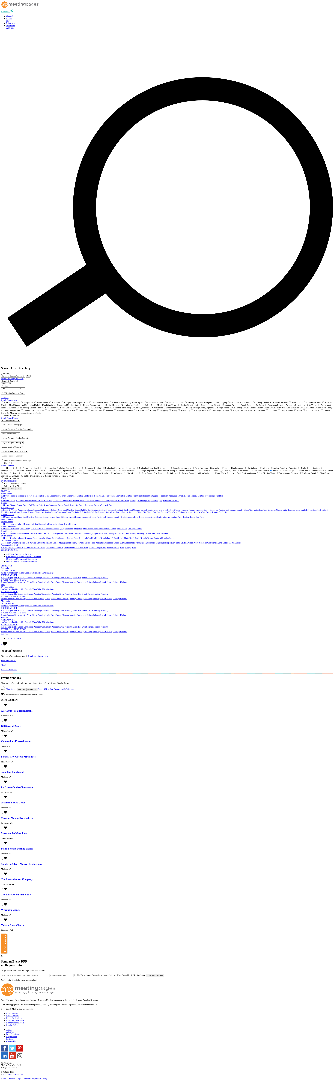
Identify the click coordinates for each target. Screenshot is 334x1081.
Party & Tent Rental (115, 538)
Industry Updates (120, 582)
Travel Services (161, 533)
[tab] (167, 11)
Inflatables (69, 529)
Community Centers (58, 496)
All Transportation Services (12, 547)
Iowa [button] (3, 584)
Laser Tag (70, 512)
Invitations (108, 543)
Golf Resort (33, 505)
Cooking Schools (140, 510)
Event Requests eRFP (15, 1020)
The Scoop (18, 577)
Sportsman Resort (92, 505)
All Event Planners (9, 533)
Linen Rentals (101, 538)
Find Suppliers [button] (7, 519)
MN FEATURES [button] (8, 603)
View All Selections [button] (9, 669)
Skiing (139, 512)
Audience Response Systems (28, 538)
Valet (134, 547)
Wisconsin (10, 25)
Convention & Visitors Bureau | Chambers (23, 557)
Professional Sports (103, 512)
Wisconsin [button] (5, 617)
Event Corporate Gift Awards (24, 543)
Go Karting (220, 510)
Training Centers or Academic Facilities (206, 496)
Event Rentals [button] (7, 536)
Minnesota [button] (5, 601)
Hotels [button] (3, 498)
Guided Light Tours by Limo (288, 510)
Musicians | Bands (108, 529)
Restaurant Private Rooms (179, 496)
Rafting (125, 512)
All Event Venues (8, 496)
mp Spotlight (6, 573)
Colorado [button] (5, 568)
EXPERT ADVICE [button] (9, 575)
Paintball (90, 512)
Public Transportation (97, 547)
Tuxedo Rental (153, 538)
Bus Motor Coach (37, 547)
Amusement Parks (25, 510)
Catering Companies (39, 524)
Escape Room (209, 510)
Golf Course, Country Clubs (237, 510)
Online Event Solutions (123, 543)
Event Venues (12, 1013)
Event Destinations (14, 1018)
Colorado (10, 16)
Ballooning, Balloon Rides (51, 510)
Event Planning (65, 577)
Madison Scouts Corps (13, 802)
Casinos (95, 510)
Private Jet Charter (80, 547)
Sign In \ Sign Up (13, 638)
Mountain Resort (56, 505)
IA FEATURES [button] (7, 587)
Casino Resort (22, 505)
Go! (28, 376)
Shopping (133, 512)
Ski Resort (80, 505)
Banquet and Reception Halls (37, 496)
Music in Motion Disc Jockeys (17, 818)
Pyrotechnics (150, 543)
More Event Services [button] (9, 540)
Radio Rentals (141, 538)
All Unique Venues (9, 517)
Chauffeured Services (54, 547)
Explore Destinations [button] (9, 550)
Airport (27, 547)
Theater (159, 517)
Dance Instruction (166, 510)
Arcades (36, 510)
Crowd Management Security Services (68, 543)
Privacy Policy (41, 1079)
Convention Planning (50, 577)
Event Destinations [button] (9, 481)
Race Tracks (116, 512)
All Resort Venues (8, 505)
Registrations (161, 543)
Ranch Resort (69, 505)
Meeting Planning (100, 577)
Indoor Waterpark (58, 512)
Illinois (9, 18)
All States (10, 28)
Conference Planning (32, 577)
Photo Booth (122, 529)
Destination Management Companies (58, 533)
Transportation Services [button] (10, 545)
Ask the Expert (7, 577)
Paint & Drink (81, 512)
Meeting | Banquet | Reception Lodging (146, 500)
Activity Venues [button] (7, 507)
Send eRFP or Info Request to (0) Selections (56, 689)
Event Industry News (23, 582)
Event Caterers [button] (7, 522)
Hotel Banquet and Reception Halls (58, 500)
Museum (130, 517)
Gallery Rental (96, 517)
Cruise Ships (153, 510)
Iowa (8, 21)
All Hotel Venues (8, 500)
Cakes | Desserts (23, 524)
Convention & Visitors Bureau (29, 533)
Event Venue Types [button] (9, 400)
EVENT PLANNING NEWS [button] (13, 580)
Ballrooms (20, 496)
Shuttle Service (113, 547)
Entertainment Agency (55, 529)
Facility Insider (18, 573)
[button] (7, 12)
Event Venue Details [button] (9, 418)
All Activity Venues (9, 510)
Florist (87, 543)
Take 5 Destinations (45, 573)
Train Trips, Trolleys (176, 512)
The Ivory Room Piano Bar (16, 894)
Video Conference (167, 538)
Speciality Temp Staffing (177, 543)
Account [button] (4, 634)
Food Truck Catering (67, 524)
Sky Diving (148, 512)
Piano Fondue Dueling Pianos (17, 848)
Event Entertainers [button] (8, 526)
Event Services (12, 1016)
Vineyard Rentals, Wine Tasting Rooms (202, 512)
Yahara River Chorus (12, 925)
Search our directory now (38, 656)
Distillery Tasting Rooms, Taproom (188, 510)
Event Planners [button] (7, 531)
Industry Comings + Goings (81, 582)
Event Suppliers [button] (7, 465)
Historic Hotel (37, 500)
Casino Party (25, 529)
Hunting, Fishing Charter (30, 512)
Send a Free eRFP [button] (8, 661)
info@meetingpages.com (13, 1074)
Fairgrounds (138, 496)
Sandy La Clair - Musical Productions (21, 864)
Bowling (87, 510)
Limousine (68, 547)
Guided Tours (306, 510)
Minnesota (10, 23)
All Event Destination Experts (18, 554)
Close (19, 489)
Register (9, 1039)
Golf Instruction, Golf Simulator (262, 510)
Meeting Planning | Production (142, 533)
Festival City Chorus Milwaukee (18, 756)
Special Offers (31, 573)
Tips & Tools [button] (6, 566)
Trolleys (128, 547)
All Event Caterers (8, 524)
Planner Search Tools (15, 1023)
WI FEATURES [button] (8, 620)
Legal (18, 1079)
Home (3, 1079)
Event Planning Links (41, 582)
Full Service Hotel (23, 500)
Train (122, 547)
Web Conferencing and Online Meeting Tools (222, 543)
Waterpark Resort (107, 505)
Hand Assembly (97, 543)
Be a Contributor (13, 1034)
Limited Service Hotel (120, 500)
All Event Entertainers (10, 529)
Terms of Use (28, 1079)
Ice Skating (46, 512)
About (8, 1029)
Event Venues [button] (6, 493)
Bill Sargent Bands (11, 726)
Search (4, 489)
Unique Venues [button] (7, 514)
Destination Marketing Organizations (21, 561)
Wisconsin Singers (10, 909)
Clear (12, 489)
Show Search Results (155, 975)
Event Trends (87, 577)
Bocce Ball (79, 510)
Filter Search (10, 689)
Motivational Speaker (92, 529)
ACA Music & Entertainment (16, 710)
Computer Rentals (65, 538)
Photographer (138, 543)
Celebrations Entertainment (16, 741)
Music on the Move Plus (14, 833)
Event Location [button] (12, 379)
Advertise (10, 1032)
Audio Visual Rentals (49, 538)
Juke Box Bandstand (12, 772)
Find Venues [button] (6, 491)
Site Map (11, 1079)
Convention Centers (124, 496)
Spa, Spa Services (160, 512)
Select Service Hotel (171, 500)
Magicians (78, 529)
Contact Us (11, 1041)
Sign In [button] (4, 665)
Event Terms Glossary (60, 582)
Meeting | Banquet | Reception (155, 496)
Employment (11, 1036)
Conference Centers (75, 496)
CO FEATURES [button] (8, 570)
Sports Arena (150, 517)
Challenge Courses (107, 510)
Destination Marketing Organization (88, 533)
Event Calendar (7, 582)
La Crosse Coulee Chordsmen (17, 787)
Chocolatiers (53, 524)
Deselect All (31, 689)
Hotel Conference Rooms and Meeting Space (92, 500)
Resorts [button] (4, 503)
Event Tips (77, 577)
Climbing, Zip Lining (124, 510)
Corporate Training (44, 543)
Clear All (4, 397)
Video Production (195, 543)
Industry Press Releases (102, 582)
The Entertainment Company (17, 879)
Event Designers (110, 533)
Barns (19, 517)
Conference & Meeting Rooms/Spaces (99, 496)
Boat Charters (68, 510)
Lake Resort (44, 505)
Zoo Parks (223, 512)
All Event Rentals (8, 538)
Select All (21, 689)
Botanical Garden (42, 517)
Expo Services (80, 538)
